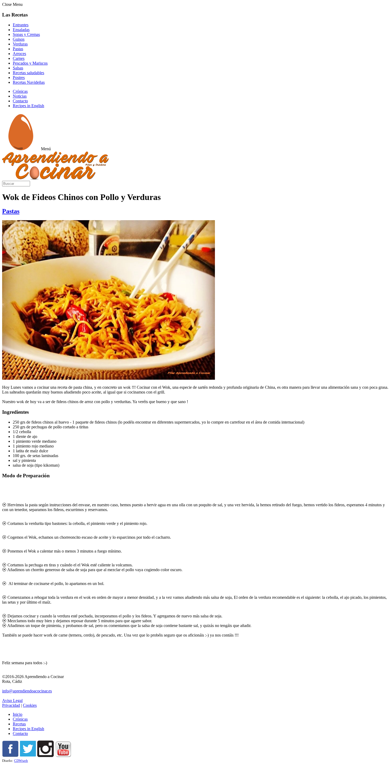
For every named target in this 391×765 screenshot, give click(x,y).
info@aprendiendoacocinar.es (27, 691)
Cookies (30, 705)
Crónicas (20, 91)
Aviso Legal (12, 700)
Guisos (18, 39)
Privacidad (11, 705)
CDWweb (21, 761)
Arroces (19, 53)
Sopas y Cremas (26, 34)
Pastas (18, 49)
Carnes (18, 58)
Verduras (20, 44)
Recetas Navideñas (29, 82)
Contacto (20, 101)
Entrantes (20, 25)
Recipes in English (28, 105)
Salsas (18, 68)
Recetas (19, 724)
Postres (19, 77)
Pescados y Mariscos (30, 63)
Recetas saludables (28, 72)
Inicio (17, 714)
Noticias (20, 96)
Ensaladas (21, 29)
